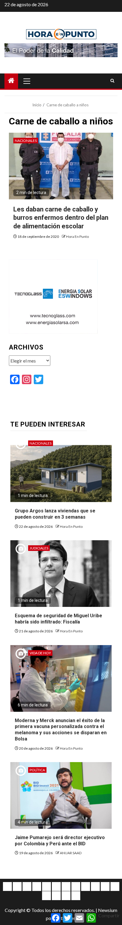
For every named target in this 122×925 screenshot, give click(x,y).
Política (37, 770)
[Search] (112, 80)
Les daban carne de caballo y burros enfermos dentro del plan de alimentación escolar (60, 218)
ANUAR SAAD (70, 853)
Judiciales (39, 548)
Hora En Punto (77, 236)
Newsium (107, 910)
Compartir (109, 915)
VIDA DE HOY (40, 653)
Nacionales (26, 140)
